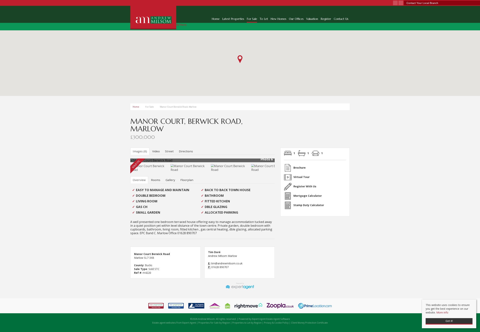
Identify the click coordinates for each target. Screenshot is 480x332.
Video (156, 151)
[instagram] (400, 3)
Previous (124, 161)
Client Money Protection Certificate (309, 322)
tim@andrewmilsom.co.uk (226, 263)
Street (169, 151)
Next (282, 161)
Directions (186, 151)
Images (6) (140, 151)
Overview (139, 180)
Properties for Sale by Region (214, 322)
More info (442, 312)
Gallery (170, 180)
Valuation (312, 19)
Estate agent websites (164, 322)
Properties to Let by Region (247, 322)
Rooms (155, 180)
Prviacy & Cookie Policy (276, 322)
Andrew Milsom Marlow (222, 256)
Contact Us (341, 19)
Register (326, 19)
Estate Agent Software (278, 318)
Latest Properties (233, 19)
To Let (264, 19)
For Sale (252, 19)
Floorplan (186, 180)
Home (216, 19)
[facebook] (395, 3)
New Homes (278, 19)
